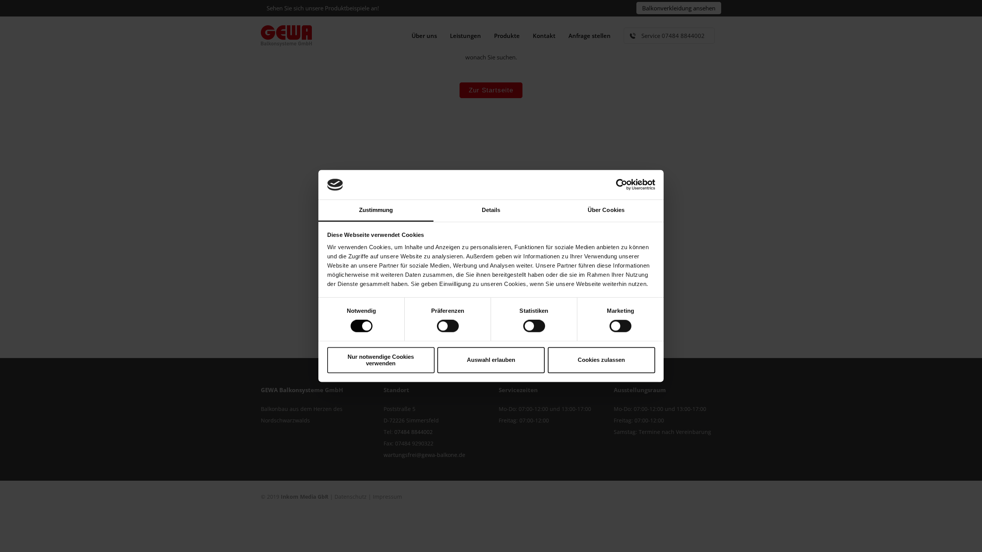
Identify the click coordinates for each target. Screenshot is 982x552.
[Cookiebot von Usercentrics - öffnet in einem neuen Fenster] (621, 185)
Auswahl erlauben (491, 360)
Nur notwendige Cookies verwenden (381, 359)
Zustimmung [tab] (376, 210)
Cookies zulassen (601, 360)
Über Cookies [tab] (606, 210)
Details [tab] (491, 210)
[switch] (448, 326)
